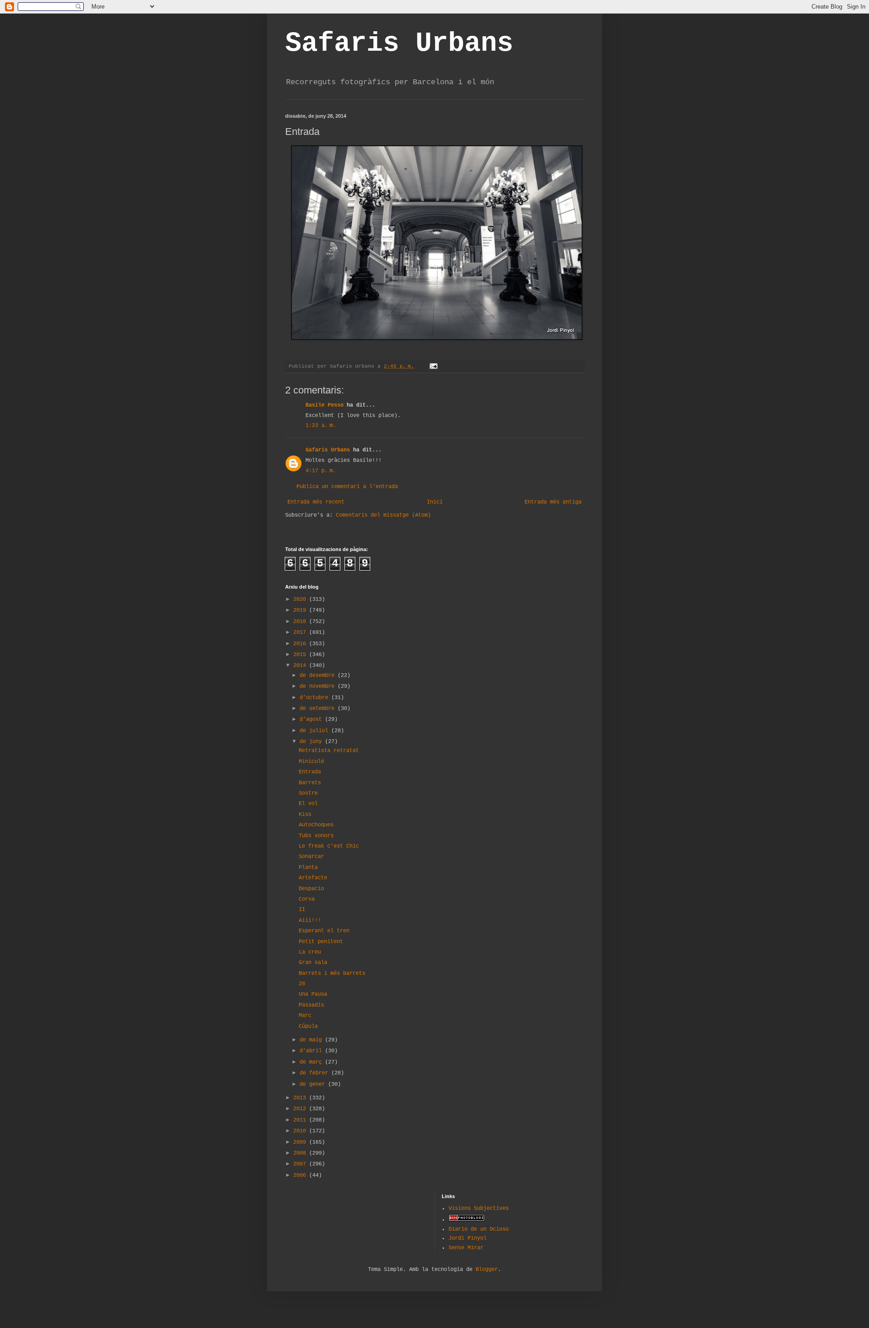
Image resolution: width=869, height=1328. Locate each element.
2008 (301, 1153)
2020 (301, 599)
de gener (314, 1084)
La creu (310, 952)
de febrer (315, 1073)
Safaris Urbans (399, 43)
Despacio (311, 889)
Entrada (310, 772)
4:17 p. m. (321, 471)
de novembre (319, 686)
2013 (301, 1098)
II (302, 909)
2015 (301, 655)
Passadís (311, 1005)
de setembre (319, 708)
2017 (301, 632)
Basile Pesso (325, 405)
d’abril (312, 1051)
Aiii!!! (310, 920)
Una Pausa (313, 994)
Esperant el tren (324, 931)
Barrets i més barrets (332, 973)
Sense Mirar (466, 1248)
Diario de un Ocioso (479, 1229)
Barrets (310, 783)
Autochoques (316, 825)
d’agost (312, 719)
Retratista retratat (329, 751)
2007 (301, 1164)
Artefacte (313, 878)
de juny (312, 741)
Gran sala (313, 962)
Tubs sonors (316, 836)
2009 (301, 1142)
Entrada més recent (315, 502)
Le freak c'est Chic (329, 846)
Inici (435, 502)
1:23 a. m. (321, 425)
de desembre (319, 675)
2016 (301, 644)
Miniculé (311, 761)
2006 (301, 1175)
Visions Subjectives (479, 1208)
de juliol (315, 731)
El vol (308, 804)
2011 (301, 1120)
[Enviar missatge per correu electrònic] (434, 366)
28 (302, 984)
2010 (301, 1131)
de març (312, 1062)
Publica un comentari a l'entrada (347, 487)
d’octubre (315, 698)
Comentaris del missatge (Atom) (383, 515)
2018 (301, 621)
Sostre (308, 793)
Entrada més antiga (553, 502)
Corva (307, 899)
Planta (308, 867)
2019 (301, 610)
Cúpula (308, 1026)
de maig (312, 1040)
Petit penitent (321, 942)
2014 (301, 665)
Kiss (305, 814)
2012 (301, 1109)
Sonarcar (311, 856)
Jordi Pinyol (468, 1238)
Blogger (487, 1269)
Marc (305, 1015)
